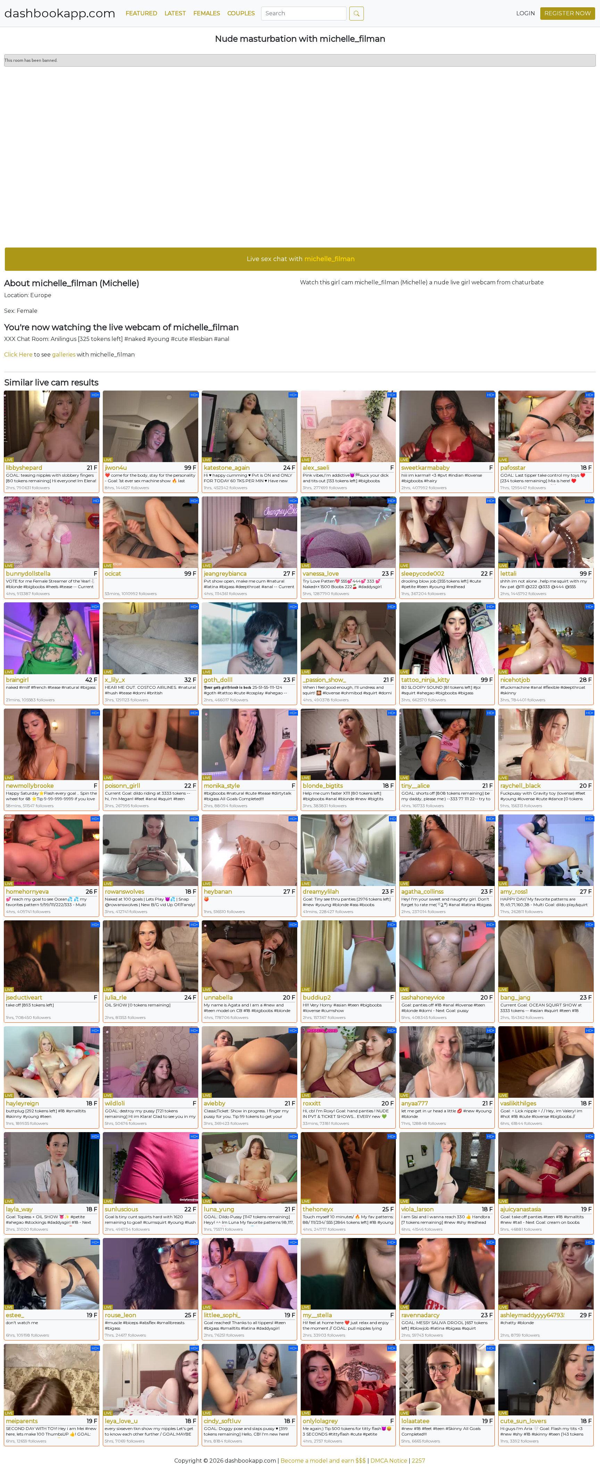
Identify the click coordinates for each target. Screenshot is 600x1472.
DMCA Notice (388, 1460)
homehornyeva (27, 891)
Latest (175, 13)
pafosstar (513, 468)
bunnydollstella (28, 573)
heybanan (218, 891)
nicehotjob (515, 680)
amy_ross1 (514, 891)
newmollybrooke (30, 786)
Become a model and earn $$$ (323, 1460)
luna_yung (219, 1209)
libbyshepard (24, 468)
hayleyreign (22, 1103)
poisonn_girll (122, 786)
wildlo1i (115, 1103)
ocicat (113, 573)
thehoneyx (318, 1209)
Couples (241, 13)
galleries (63, 354)
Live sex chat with (301, 259)
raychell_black (520, 786)
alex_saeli (316, 468)
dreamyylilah (321, 891)
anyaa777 (414, 1103)
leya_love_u (121, 1421)
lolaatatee (415, 1421)
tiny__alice (415, 786)
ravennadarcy (420, 1315)
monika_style (222, 786)
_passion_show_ (324, 680)
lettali (508, 573)
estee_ (15, 1315)
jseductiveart (24, 997)
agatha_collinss (422, 891)
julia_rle (116, 997)
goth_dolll (218, 680)
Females (206, 13)
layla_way (19, 1209)
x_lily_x (115, 680)
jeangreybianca (225, 573)
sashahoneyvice (423, 997)
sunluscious (121, 1209)
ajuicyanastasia (520, 1209)
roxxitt (312, 1103)
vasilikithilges (518, 1103)
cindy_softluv (222, 1421)
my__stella (317, 1315)
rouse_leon (120, 1315)
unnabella (218, 997)
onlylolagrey (320, 1421)
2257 (418, 1460)
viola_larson (417, 1209)
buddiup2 (317, 997)
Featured (141, 13)
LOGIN (525, 13)
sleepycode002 (422, 573)
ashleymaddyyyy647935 (532, 1315)
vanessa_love (321, 573)
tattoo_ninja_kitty (425, 680)
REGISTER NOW (567, 13)
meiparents (22, 1421)
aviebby (214, 1103)
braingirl (17, 680)
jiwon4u (116, 468)
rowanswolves (124, 891)
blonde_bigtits (323, 786)
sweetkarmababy (425, 468)
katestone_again (227, 468)
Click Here (18, 354)
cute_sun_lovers (523, 1421)
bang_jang (515, 997)
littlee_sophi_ (222, 1315)
